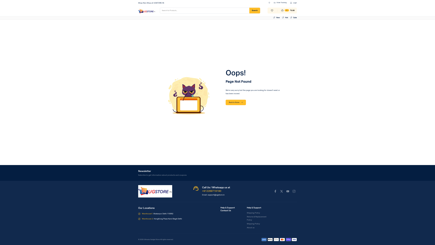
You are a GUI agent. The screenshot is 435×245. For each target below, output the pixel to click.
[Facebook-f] (275, 191)
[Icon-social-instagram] (294, 191)
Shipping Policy (253, 213)
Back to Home (234, 102)
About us (250, 228)
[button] (280, 3)
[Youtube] (288, 191)
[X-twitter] (281, 191)
